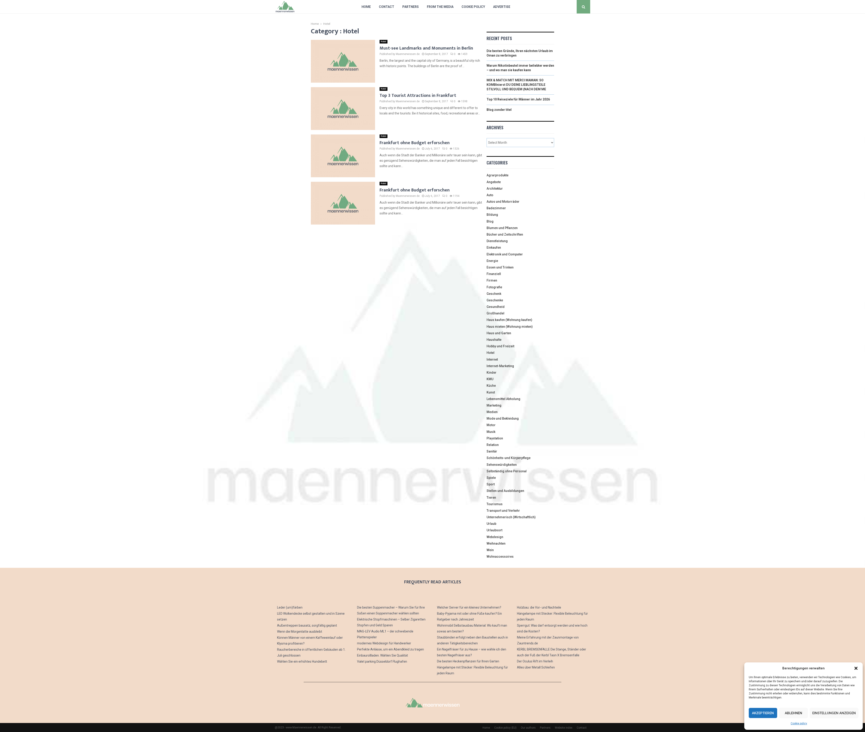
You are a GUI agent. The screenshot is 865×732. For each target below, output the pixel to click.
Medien (492, 412)
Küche (491, 385)
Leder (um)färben (290, 607)
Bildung (492, 214)
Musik (491, 432)
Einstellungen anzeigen (834, 713)
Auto (490, 195)
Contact (386, 7)
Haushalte (494, 339)
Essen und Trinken (500, 267)
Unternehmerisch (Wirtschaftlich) (511, 517)
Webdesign (495, 537)
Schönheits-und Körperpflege (508, 458)
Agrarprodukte (497, 175)
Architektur (495, 188)
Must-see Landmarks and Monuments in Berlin (426, 48)
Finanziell (494, 274)
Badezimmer (496, 208)
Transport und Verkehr (503, 510)
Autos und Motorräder (503, 201)
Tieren (491, 497)
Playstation (495, 438)
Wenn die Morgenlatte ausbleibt (299, 631)
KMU (490, 379)
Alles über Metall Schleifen (536, 667)
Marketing (494, 405)
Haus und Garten (499, 333)
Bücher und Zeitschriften (505, 234)
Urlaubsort (494, 530)
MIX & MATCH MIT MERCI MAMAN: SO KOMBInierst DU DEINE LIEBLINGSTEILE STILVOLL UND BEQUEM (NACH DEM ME (516, 84)
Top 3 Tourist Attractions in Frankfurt (418, 95)
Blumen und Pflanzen (502, 228)
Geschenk (494, 294)
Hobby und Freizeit (500, 346)
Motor (491, 425)
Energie (492, 261)
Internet (492, 359)
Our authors (528, 727)
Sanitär (492, 451)
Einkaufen (494, 247)
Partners (410, 7)
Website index (563, 727)
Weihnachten (496, 543)
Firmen (492, 280)
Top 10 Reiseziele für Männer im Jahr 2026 (518, 99)
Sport (491, 484)
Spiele (491, 478)
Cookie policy (799, 723)
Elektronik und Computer (505, 254)
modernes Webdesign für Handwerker (384, 643)
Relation (493, 445)
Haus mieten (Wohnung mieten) (510, 326)
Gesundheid (496, 307)
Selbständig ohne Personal (507, 471)
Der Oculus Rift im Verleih (535, 661)
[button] (856, 668)
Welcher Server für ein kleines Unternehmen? (469, 607)
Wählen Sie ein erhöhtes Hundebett (302, 661)
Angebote (494, 182)
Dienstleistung (497, 241)
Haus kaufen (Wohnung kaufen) (509, 320)
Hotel (383, 41)
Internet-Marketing (500, 366)
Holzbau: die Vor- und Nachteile (539, 607)
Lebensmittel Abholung (503, 399)
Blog (490, 221)
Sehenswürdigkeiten (502, 464)
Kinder (491, 372)
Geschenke (495, 300)
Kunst (491, 392)
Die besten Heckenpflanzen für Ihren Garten (468, 661)
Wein (490, 550)
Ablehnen (793, 713)
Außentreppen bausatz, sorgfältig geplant (307, 625)
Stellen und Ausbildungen (505, 491)
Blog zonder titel (499, 109)
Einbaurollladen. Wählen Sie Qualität (382, 655)
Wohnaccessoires (500, 556)
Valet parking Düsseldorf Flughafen (382, 661)
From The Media (440, 7)
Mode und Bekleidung (503, 418)
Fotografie (494, 287)
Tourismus (495, 504)
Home (366, 7)
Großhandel (495, 313)
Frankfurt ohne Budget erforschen (415, 143)
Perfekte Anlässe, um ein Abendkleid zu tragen (390, 649)
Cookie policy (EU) (505, 727)
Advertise (501, 7)
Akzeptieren (763, 713)
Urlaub (491, 523)
